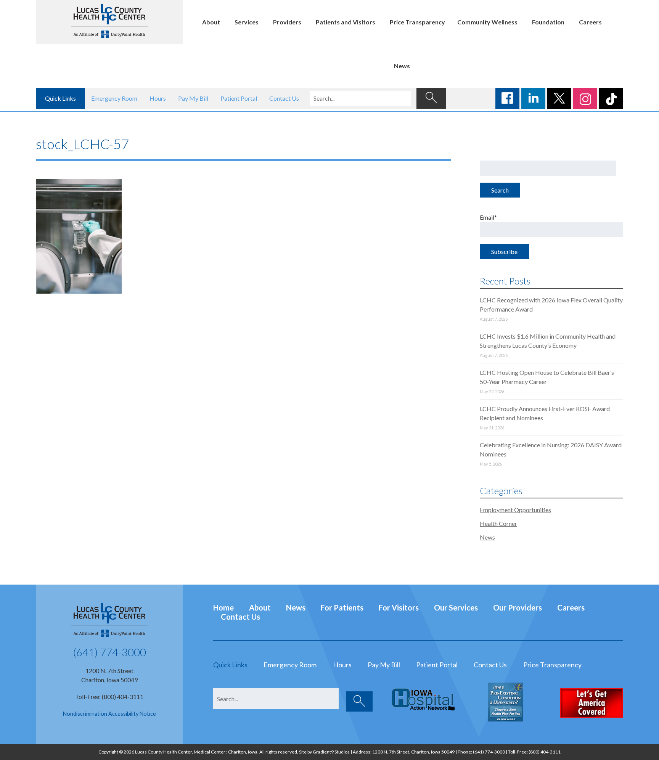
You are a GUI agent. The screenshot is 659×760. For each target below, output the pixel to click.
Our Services (456, 607)
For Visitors (399, 607)
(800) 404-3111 (545, 752)
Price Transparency (417, 22)
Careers (590, 22)
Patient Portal (238, 98)
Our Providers (517, 607)
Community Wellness (487, 22)
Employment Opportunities (515, 509)
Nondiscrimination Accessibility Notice (109, 713)
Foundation (548, 22)
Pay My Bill (193, 98)
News (402, 65)
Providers (287, 22)
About (211, 22)
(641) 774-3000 (109, 652)
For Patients (342, 607)
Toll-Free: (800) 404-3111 (109, 696)
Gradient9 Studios (331, 752)
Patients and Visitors (345, 22)
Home (223, 607)
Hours (157, 98)
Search (500, 190)
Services (247, 22)
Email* (488, 217)
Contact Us (284, 98)
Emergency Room (114, 98)
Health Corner (498, 523)
